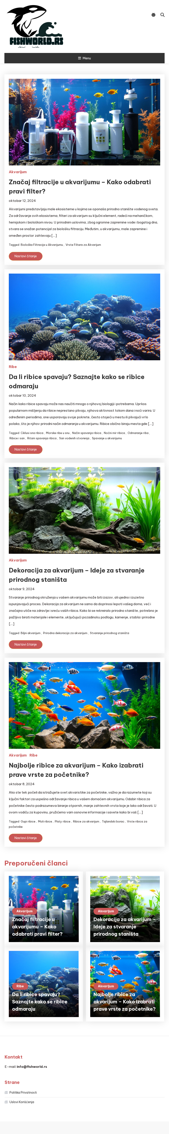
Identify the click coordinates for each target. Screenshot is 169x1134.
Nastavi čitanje (26, 256)
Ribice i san (17, 438)
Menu (87, 58)
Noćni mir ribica (114, 433)
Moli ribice (45, 821)
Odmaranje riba (138, 433)
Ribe (13, 366)
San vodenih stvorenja (74, 438)
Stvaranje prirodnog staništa (109, 633)
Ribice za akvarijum (86, 821)
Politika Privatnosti (23, 1093)
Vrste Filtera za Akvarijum (83, 244)
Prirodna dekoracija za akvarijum (65, 633)
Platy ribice (62, 821)
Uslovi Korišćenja (21, 1102)
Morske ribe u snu (58, 433)
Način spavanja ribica (86, 433)
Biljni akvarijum (30, 633)
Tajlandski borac (113, 821)
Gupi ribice (28, 821)
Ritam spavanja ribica (42, 438)
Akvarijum (18, 172)
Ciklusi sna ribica (32, 433)
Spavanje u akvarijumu (107, 438)
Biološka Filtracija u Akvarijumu (42, 244)
